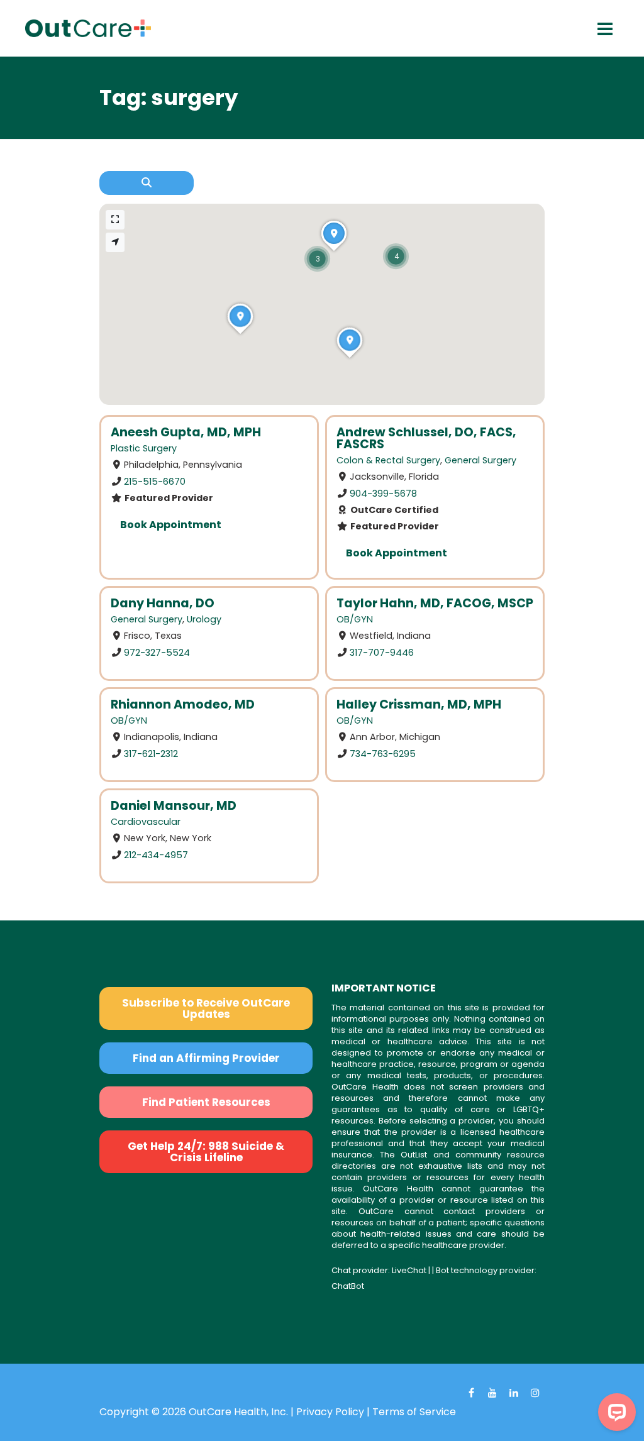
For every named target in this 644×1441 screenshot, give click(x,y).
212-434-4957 (156, 854)
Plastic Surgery (144, 448)
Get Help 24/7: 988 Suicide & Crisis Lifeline (206, 1152)
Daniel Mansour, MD (173, 805)
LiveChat (409, 1270)
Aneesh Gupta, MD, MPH (186, 432)
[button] (396, 256)
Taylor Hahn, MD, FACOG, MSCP (434, 603)
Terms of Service (414, 1412)
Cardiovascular (145, 821)
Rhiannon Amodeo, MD (183, 704)
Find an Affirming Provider (206, 1058)
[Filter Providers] (146, 183)
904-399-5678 (383, 493)
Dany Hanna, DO (162, 603)
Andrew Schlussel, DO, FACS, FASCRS (426, 438)
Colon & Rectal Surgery (388, 460)
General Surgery (480, 460)
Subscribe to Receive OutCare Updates (206, 1008)
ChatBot (347, 1286)
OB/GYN (354, 619)
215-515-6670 (155, 481)
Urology (204, 619)
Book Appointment (170, 524)
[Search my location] (115, 242)
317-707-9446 (382, 652)
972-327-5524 (157, 652)
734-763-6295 (383, 753)
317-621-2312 (151, 753)
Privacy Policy (330, 1412)
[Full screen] (115, 219)
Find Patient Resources (206, 1102)
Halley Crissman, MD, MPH (418, 704)
